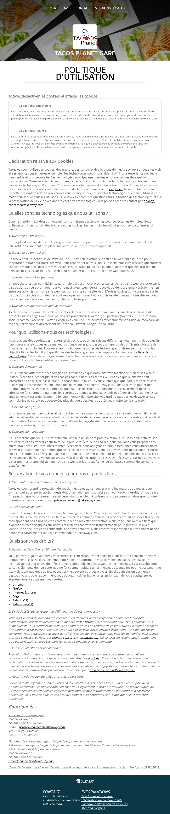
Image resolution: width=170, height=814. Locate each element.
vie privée (116, 189)
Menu (54, 8)
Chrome (18, 584)
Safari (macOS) (23, 604)
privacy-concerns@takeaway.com (77, 500)
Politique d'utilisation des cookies (104, 804)
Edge (16, 596)
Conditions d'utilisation (97, 796)
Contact (82, 8)
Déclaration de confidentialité (101, 800)
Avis (67, 8)
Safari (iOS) (20, 600)
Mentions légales (110, 8)
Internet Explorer (24, 592)
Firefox (17, 588)
